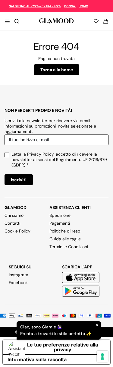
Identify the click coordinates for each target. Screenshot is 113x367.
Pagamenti (59, 223)
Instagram (18, 274)
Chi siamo (14, 215)
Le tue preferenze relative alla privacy (62, 347)
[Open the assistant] (17, 350)
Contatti (12, 223)
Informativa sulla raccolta (37, 359)
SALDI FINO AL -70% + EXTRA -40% (35, 6)
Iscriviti (19, 179)
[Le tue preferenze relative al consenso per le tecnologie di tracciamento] (102, 356)
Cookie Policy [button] (17, 231)
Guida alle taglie (65, 239)
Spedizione (60, 215)
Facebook (18, 282)
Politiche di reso (64, 231)
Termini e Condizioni (68, 246)
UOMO (83, 6)
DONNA (70, 6)
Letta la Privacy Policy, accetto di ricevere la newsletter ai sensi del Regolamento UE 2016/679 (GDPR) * (59, 159)
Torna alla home (56, 69)
